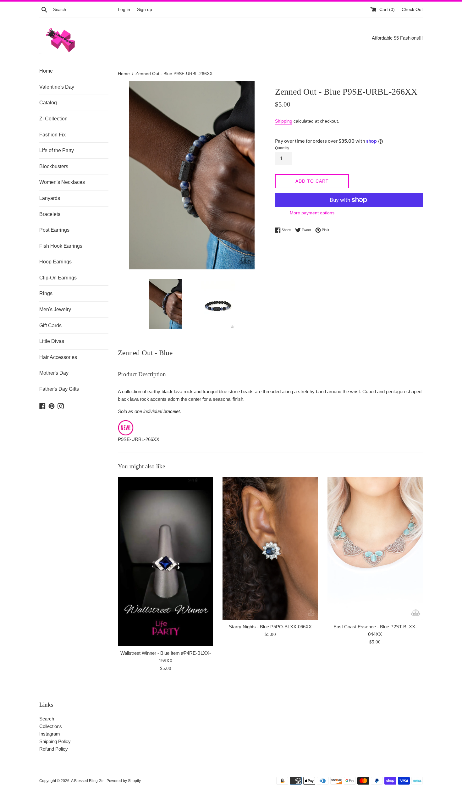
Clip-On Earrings (58, 277)
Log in (124, 9)
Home (46, 71)
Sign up (144, 9)
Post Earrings (54, 230)
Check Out (412, 9)
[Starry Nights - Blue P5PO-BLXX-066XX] (270, 548)
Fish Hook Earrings (60, 246)
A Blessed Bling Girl (88, 781)
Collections (50, 726)
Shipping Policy (55, 741)
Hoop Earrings (55, 261)
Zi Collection (53, 118)
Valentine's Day (56, 87)
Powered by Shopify (124, 781)
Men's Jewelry (55, 309)
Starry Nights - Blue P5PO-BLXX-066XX (270, 626)
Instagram (49, 733)
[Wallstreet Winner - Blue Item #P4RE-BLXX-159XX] (165, 561)
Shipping (283, 121)
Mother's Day (54, 373)
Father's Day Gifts (59, 389)
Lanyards (49, 198)
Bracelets (49, 214)
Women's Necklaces (62, 182)
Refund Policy (53, 749)
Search (46, 718)
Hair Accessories (58, 357)
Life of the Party (56, 150)
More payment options (312, 212)
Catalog (48, 102)
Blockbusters (53, 166)
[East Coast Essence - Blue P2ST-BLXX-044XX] (375, 548)
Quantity (282, 148)
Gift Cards (50, 325)
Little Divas (51, 341)
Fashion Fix (52, 134)
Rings (45, 293)
